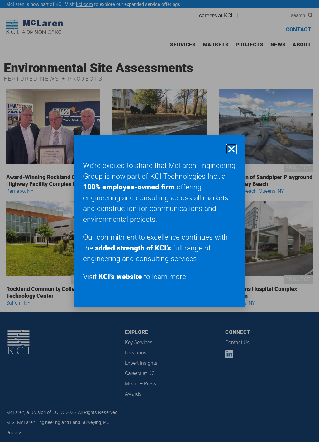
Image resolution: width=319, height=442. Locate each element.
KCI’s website (120, 276)
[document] (159, 221)
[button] (231, 149)
